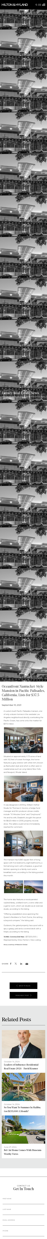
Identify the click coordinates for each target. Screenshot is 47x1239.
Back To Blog (24, 986)
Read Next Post (22, 995)
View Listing (35, 940)
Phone (5, 1231)
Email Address (9, 1220)
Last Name (7, 1209)
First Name (7, 1198)
